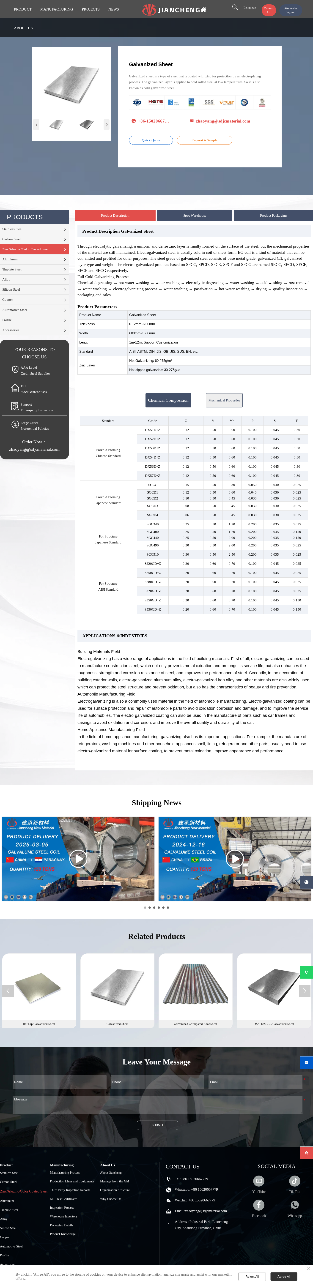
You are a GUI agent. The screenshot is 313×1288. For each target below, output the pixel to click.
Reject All (252, 1276)
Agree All (283, 1276)
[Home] (174, 9)
